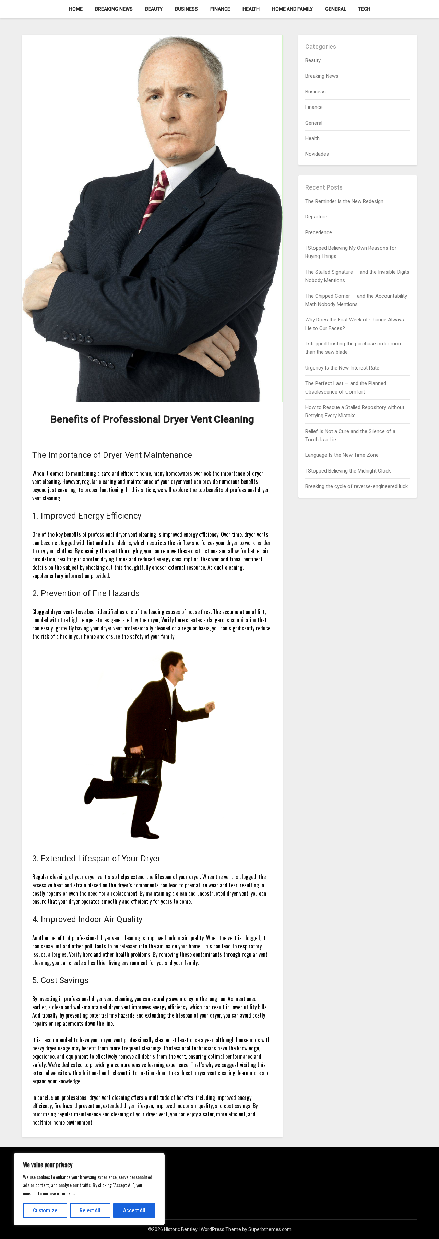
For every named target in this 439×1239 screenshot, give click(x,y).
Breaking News (114, 9)
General (335, 9)
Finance (220, 9)
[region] (89, 1189)
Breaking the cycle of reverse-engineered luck (356, 486)
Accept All (134, 1210)
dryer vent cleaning (215, 1073)
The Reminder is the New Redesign (344, 201)
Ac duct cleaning (224, 567)
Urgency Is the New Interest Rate (342, 368)
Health (251, 9)
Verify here (173, 620)
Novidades (317, 154)
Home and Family (292, 9)
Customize (45, 1210)
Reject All (90, 1210)
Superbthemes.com (270, 1229)
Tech (364, 9)
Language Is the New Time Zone (342, 455)
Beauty (154, 9)
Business (186, 9)
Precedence (318, 232)
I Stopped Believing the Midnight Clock (348, 471)
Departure (316, 217)
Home (76, 9)
